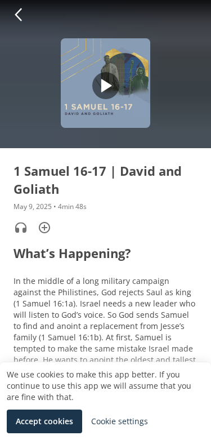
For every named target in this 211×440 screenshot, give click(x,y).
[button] (18, 14)
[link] (119, 421)
